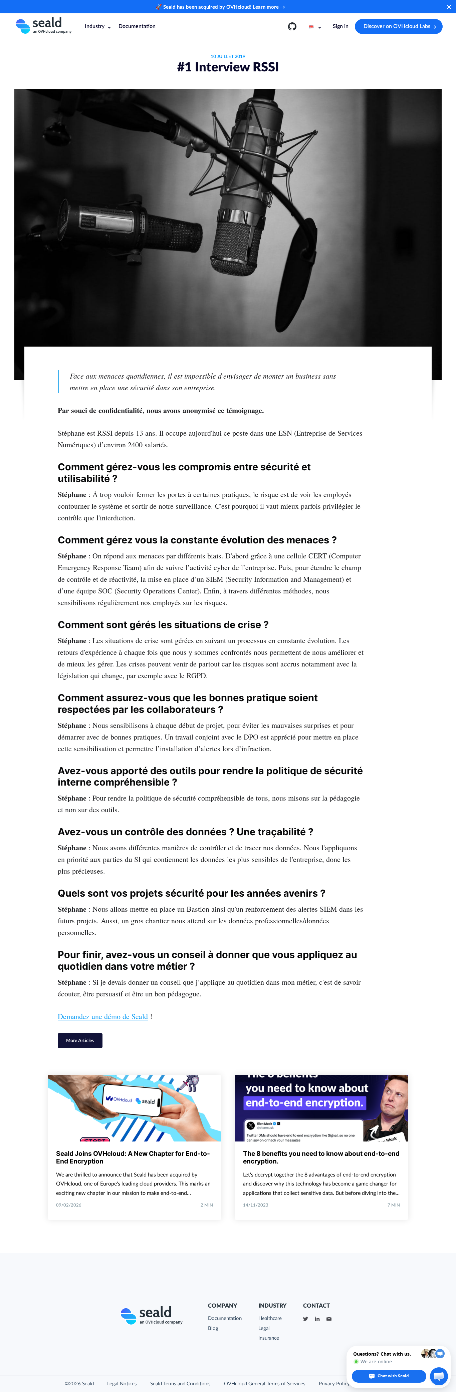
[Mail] (328, 1318)
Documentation (137, 26)
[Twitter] (305, 1318)
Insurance (268, 1338)
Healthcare (270, 1318)
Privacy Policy (334, 1383)
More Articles (80, 1040)
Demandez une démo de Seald (103, 1016)
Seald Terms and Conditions (180, 1383)
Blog (213, 1328)
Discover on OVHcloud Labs (397, 26)
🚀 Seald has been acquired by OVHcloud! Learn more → (220, 7)
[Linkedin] (317, 1318)
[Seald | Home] (43, 27)
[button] (439, 1376)
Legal (264, 1328)
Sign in (341, 26)
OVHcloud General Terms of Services (264, 1383)
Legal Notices (122, 1383)
